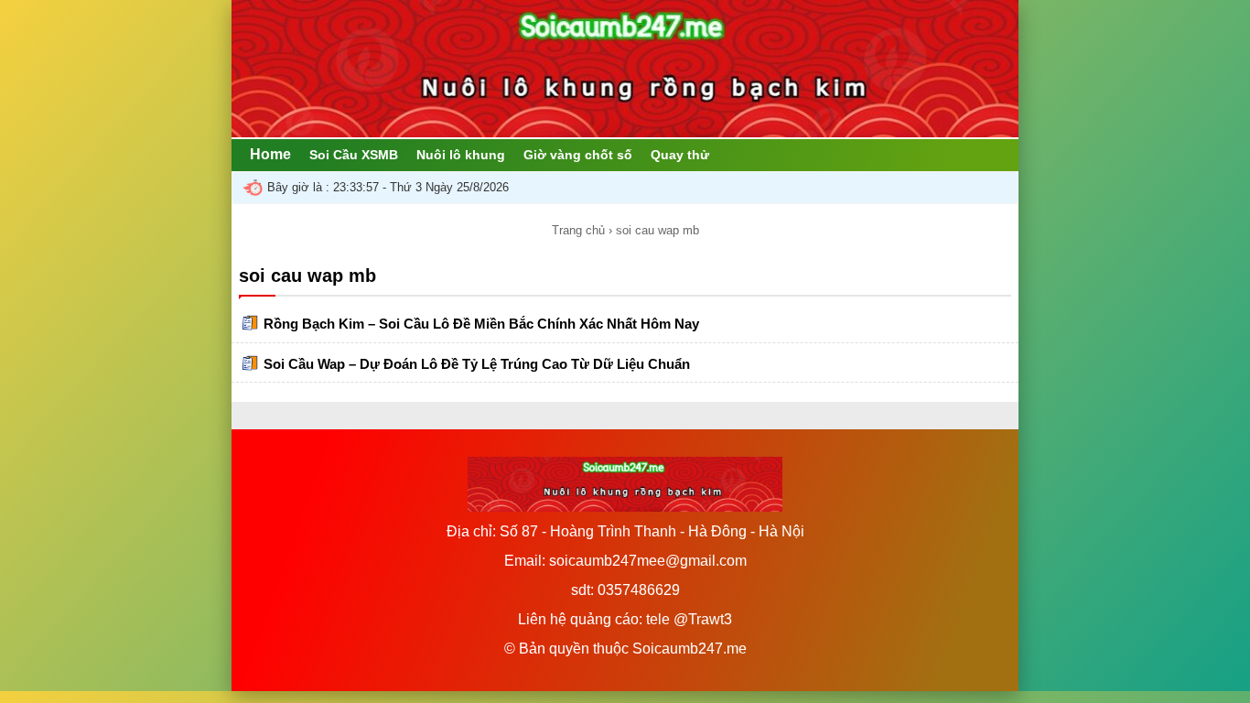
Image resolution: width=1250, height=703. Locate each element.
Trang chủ (578, 230)
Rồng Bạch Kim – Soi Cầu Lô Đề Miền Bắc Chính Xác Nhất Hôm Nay (481, 323)
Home (270, 154)
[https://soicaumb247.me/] (625, 132)
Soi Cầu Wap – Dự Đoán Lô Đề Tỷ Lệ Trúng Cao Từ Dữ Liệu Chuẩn (477, 364)
